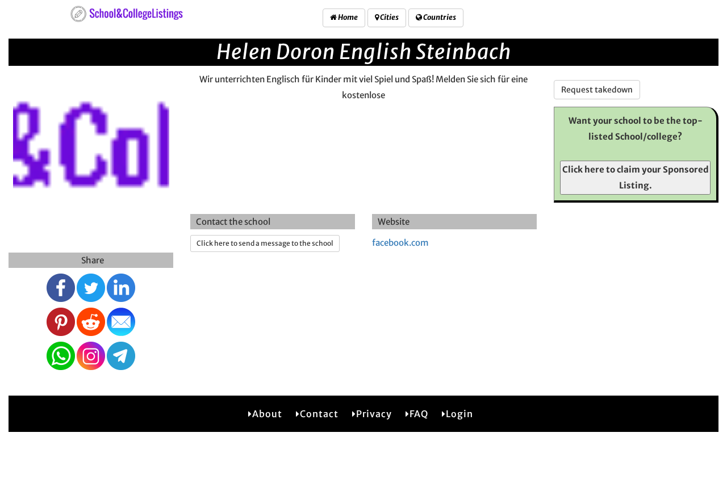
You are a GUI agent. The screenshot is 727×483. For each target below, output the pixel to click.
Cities (389, 17)
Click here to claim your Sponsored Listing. (635, 177)
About (267, 413)
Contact (319, 413)
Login (459, 413)
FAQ (419, 413)
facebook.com (400, 242)
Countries (439, 17)
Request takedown (597, 90)
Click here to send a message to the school (265, 243)
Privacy (374, 413)
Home (347, 17)
